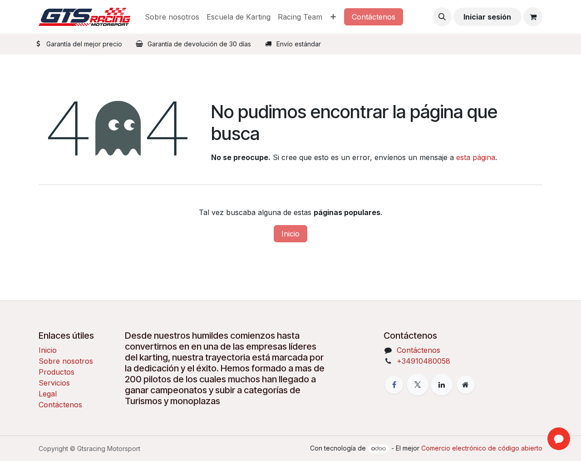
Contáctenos (373, 16)
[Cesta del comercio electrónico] (532, 16)
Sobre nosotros (66, 361)
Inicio (290, 233)
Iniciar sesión (487, 16)
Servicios (54, 382)
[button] (442, 16)
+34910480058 (423, 361)
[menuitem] (172, 17)
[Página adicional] (466, 385)
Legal (48, 393)
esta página (475, 157)
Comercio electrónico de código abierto (481, 448)
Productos (56, 371)
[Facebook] (394, 385)
